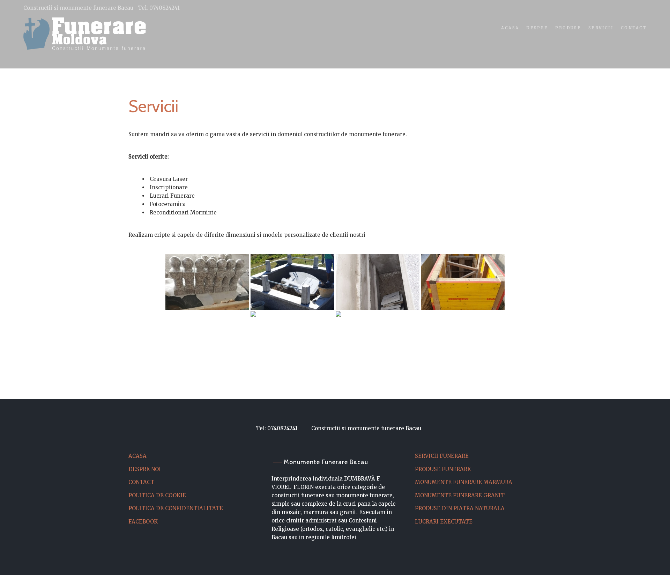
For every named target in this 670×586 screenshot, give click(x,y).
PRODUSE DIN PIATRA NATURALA (460, 508)
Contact (634, 27)
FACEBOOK (143, 521)
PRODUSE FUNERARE (443, 469)
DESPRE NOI (144, 469)
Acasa (510, 27)
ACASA (137, 456)
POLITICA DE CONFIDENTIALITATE (175, 508)
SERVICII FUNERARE (442, 456)
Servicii (600, 27)
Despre (537, 27)
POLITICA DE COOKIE (157, 495)
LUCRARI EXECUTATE (443, 521)
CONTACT (141, 482)
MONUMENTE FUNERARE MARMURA (463, 482)
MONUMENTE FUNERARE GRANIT (460, 495)
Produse (568, 27)
